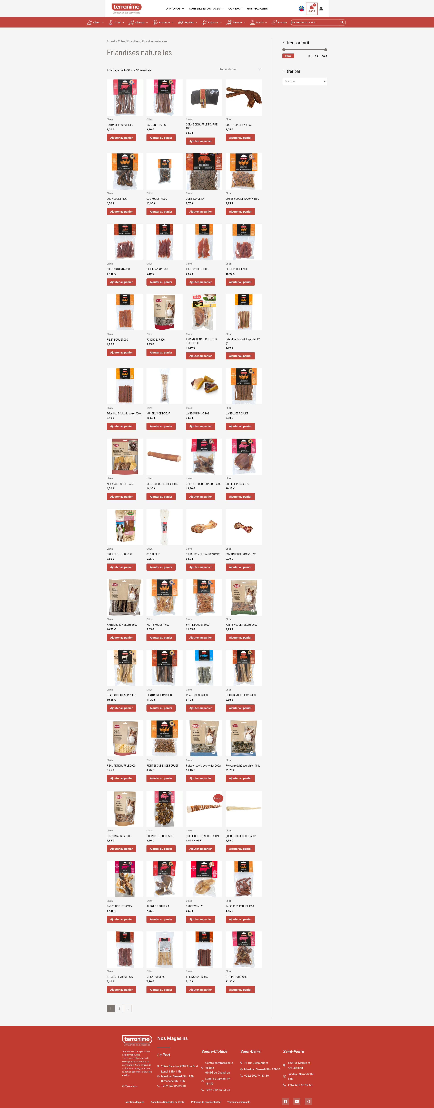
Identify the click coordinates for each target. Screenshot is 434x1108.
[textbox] (303, 81)
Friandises (133, 41)
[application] (182, 9)
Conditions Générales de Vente (167, 1102)
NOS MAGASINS (257, 8)
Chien (121, 41)
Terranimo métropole (238, 1102)
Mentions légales (134, 1102)
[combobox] (304, 81)
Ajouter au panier (121, 137)
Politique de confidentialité (206, 1102)
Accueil (111, 41)
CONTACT (235, 8)
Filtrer (288, 56)
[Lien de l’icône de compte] (321, 9)
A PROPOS (173, 8)
